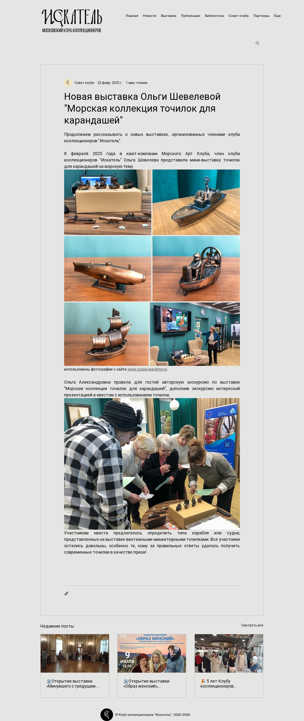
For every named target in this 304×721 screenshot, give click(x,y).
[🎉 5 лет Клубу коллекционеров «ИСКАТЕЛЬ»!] (229, 653)
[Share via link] (66, 593)
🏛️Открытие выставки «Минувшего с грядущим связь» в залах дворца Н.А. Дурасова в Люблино (73, 684)
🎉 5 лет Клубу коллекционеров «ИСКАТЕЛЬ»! (217, 684)
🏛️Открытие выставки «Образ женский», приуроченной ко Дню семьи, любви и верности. (149, 684)
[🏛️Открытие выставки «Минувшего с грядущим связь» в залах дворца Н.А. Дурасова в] (75, 653)
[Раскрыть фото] (108, 202)
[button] (257, 43)
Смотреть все (252, 625)
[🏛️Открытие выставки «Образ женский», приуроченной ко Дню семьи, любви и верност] (152, 653)
